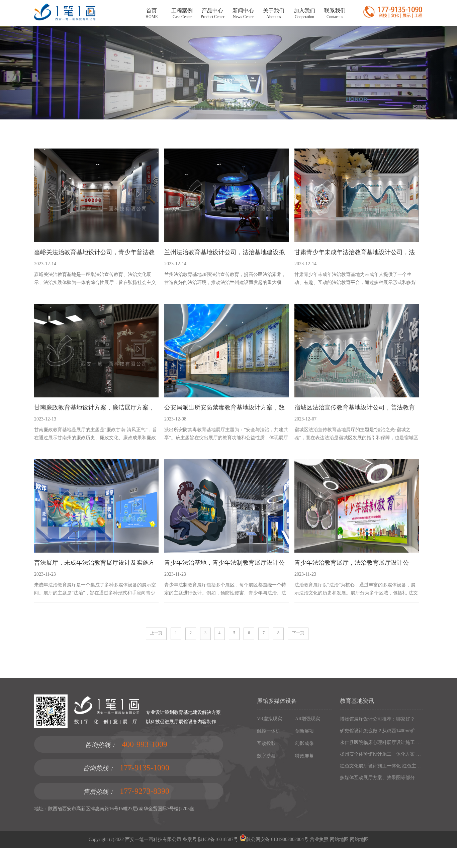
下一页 (298, 633)
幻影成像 (304, 743)
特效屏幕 (304, 755)
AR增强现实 (307, 718)
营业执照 (319, 839)
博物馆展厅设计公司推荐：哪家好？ (377, 719)
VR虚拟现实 (269, 718)
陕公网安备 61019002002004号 (277, 839)
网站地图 (339, 839)
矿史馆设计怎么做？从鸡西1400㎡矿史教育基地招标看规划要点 (381, 730)
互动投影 (266, 743)
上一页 (156, 633)
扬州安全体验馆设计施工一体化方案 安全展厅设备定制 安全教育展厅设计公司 (381, 754)
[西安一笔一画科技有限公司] (64, 18)
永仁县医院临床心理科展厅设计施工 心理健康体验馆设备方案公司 (381, 742)
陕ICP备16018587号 (218, 839)
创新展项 (304, 731)
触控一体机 (268, 731)
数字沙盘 (266, 755)
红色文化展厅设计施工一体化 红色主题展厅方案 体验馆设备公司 (381, 765)
